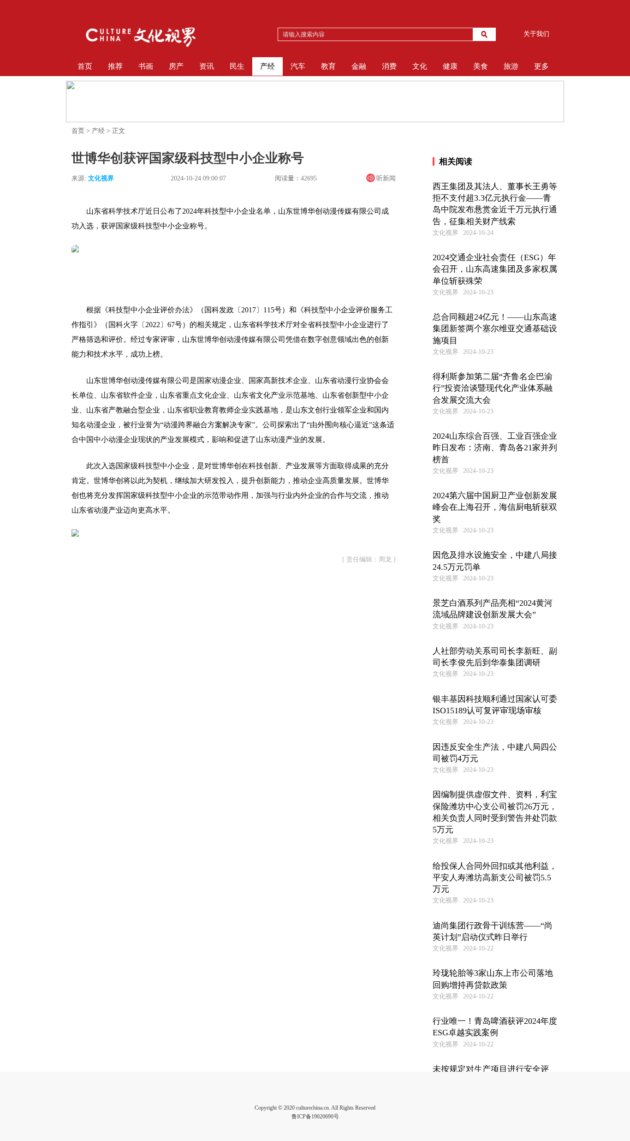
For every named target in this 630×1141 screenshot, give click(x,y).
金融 (358, 66)
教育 (328, 66)
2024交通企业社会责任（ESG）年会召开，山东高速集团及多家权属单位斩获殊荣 (495, 269)
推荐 (115, 66)
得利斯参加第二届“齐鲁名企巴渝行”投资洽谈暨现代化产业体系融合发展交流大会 (493, 388)
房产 (176, 66)
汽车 (298, 66)
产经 (267, 66)
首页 (84, 66)
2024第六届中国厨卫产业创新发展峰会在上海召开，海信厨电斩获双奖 (495, 507)
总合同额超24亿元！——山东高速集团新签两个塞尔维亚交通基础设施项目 (495, 328)
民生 (237, 66)
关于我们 (536, 33)
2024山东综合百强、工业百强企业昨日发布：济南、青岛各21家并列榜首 (495, 447)
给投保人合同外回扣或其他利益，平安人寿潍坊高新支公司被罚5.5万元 (495, 877)
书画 (145, 66)
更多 (541, 66)
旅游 (511, 66)
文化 (419, 66)
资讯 (206, 66)
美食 (480, 66)
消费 (389, 66)
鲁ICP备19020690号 (315, 1116)
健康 (450, 66)
